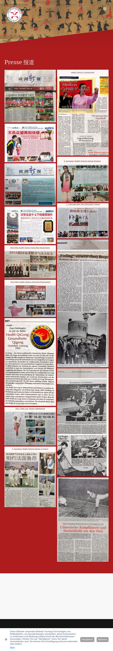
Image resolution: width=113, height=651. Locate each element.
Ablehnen (102, 639)
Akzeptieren (87, 639)
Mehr (12, 647)
